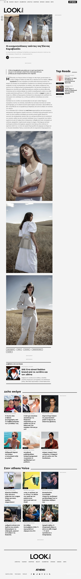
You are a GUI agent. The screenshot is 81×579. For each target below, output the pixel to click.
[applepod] (45, 574)
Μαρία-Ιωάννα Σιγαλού (69, 75)
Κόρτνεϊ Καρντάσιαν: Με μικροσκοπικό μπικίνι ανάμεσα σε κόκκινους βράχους (49, 419)
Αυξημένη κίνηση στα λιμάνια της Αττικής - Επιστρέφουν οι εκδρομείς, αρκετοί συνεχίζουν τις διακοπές (12, 530)
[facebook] (31, 574)
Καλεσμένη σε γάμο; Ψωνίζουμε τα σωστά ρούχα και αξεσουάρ (71, 80)
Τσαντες (9, 351)
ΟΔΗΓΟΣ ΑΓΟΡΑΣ (9, 574)
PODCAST (25, 574)
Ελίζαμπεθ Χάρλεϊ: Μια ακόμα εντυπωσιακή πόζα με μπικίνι (11, 455)
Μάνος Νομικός (25, 366)
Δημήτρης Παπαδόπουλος (15, 57)
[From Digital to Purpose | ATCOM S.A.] (71, 574)
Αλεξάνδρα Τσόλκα (69, 86)
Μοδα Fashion (10, 349)
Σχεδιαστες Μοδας (37, 349)
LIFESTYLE (29, 1)
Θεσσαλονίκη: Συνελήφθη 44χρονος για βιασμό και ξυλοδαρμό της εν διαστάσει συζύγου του (49, 497)
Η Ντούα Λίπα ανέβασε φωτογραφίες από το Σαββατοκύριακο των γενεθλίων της (12, 419)
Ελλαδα (25, 488)
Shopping (7, 40)
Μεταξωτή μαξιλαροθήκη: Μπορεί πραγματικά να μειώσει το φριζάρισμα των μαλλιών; (30, 457)
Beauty (25, 448)
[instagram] (34, 574)
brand (42, 93)
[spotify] (42, 574)
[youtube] (39, 574)
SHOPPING (36, 1)
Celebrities (8, 411)
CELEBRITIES (23, 1)
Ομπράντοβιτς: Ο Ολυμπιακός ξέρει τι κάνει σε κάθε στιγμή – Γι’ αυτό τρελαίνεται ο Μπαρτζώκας (49, 530)
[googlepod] (47, 574)
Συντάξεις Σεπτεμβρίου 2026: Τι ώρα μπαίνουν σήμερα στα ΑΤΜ (31, 528)
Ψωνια (19, 349)
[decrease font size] (2, 17)
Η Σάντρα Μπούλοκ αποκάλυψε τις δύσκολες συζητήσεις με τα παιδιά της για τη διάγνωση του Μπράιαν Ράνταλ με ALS (30, 422)
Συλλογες (27, 349)
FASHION (11, 1)
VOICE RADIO (18, 574)
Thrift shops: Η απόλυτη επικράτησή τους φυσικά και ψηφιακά (71, 91)
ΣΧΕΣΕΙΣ (47, 1)
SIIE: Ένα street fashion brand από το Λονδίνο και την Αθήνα (35, 372)
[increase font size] (2, 20)
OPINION (42, 1)
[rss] (50, 574)
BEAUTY (17, 1)
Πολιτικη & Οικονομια (29, 520)
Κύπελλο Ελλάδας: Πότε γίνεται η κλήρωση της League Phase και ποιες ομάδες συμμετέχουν (12, 497)
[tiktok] (37, 574)
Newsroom (7, 413)
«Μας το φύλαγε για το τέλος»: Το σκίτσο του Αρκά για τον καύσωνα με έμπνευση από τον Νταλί (31, 497)
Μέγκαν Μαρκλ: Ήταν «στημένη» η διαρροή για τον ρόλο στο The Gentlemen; (49, 455)
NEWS (52, 1)
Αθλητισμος (8, 488)
